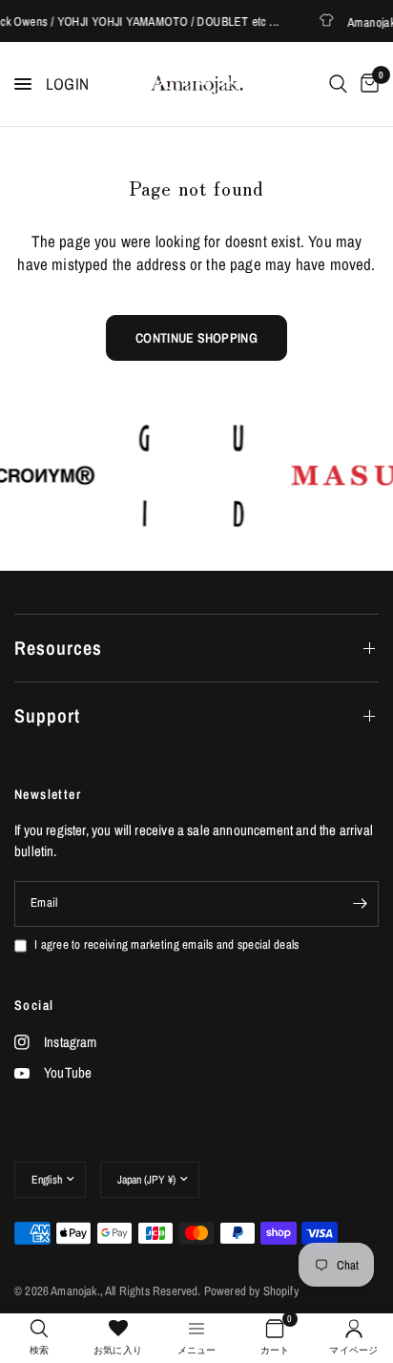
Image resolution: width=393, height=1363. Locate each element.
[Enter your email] (360, 904)
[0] (366, 84)
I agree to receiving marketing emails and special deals (166, 944)
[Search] (338, 84)
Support (47, 715)
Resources (58, 648)
